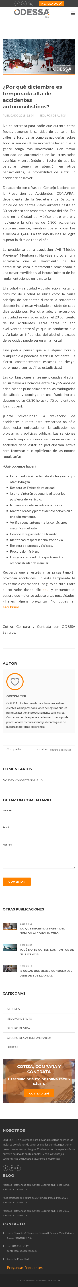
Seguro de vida (18, 1028)
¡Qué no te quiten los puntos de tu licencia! (47, 952)
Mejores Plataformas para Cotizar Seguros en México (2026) (36, 1184)
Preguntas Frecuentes (25, 1267)
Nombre (7, 810)
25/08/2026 (21, 1189)
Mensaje (7, 844)
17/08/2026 (21, 1215)
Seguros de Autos (53, 115)
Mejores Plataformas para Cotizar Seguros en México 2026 (36, 1210)
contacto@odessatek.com (22, 1250)
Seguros (13, 1009)
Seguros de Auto (19, 1018)
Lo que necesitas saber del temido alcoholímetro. (42, 931)
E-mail (6, 827)
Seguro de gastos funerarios (29, 1037)
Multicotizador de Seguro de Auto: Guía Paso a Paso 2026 (35, 1197)
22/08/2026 (21, 1202)
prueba (12, 1047)
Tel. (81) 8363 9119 (18, 1246)
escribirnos (11, 607)
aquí (46, 590)
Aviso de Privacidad (18, 1259)
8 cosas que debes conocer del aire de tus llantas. (46, 973)
